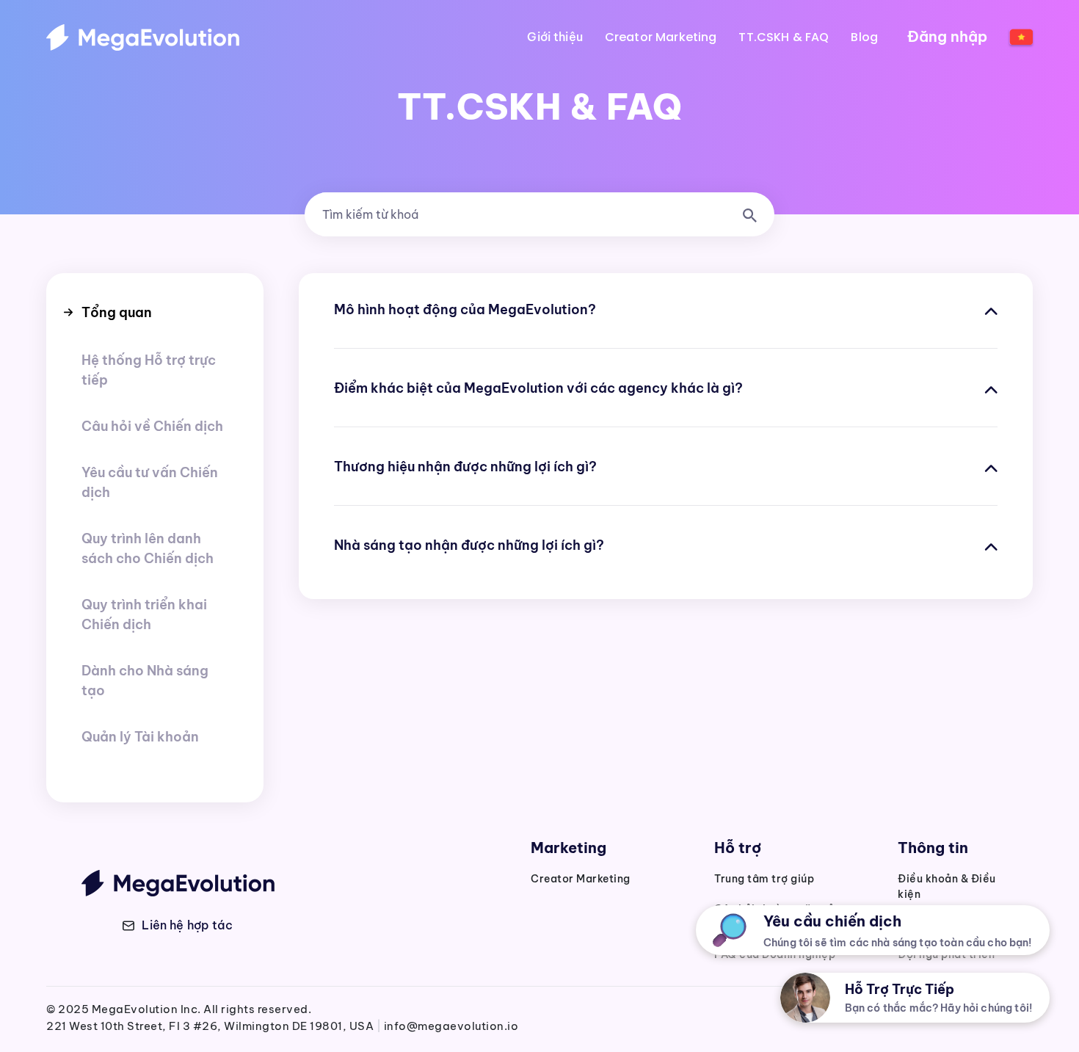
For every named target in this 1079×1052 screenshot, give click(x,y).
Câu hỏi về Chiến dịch (152, 426)
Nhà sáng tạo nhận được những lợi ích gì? (469, 545)
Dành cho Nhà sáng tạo (144, 680)
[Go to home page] (142, 37)
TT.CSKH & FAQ (783, 37)
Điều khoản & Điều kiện (947, 886)
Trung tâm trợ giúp (764, 878)
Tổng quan (116, 312)
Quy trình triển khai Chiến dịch (144, 614)
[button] (178, 925)
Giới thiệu (555, 37)
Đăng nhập (947, 36)
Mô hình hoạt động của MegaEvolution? (465, 309)
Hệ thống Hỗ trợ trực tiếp (148, 370)
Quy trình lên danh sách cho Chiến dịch (147, 548)
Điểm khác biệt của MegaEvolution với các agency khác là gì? (538, 388)
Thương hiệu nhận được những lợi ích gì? (465, 466)
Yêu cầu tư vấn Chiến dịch (149, 482)
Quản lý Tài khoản (140, 736)
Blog (864, 37)
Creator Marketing (661, 37)
